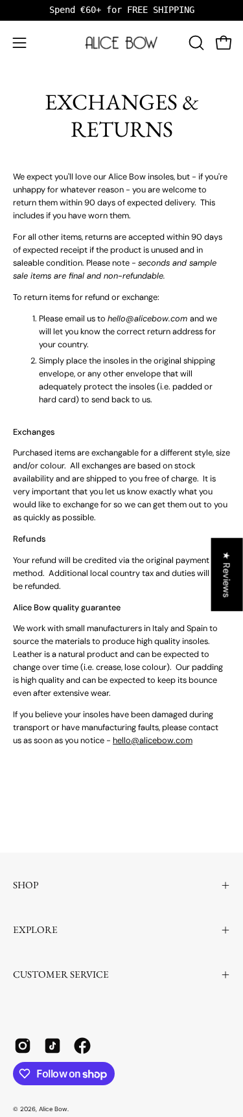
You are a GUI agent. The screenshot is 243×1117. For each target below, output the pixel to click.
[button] (195, 43)
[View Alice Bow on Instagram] (22, 1045)
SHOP (25, 885)
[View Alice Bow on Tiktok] (52, 1045)
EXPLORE (35, 929)
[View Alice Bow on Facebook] (82, 1045)
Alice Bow (53, 1109)
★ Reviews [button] (227, 574)
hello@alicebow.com (152, 740)
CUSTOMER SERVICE (61, 974)
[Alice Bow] (122, 42)
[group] (121, 10)
